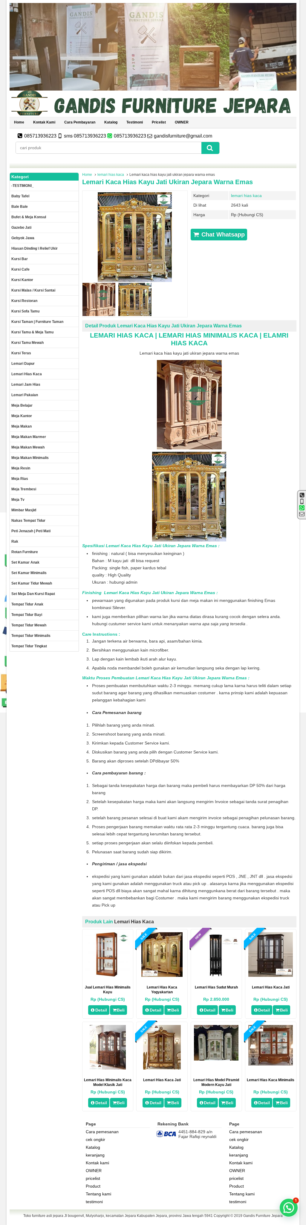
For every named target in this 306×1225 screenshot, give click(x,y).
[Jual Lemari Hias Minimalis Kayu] (107, 975)
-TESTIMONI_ (22, 186)
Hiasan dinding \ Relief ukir (34, 248)
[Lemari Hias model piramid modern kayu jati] (216, 1059)
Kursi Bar (19, 259)
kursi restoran (24, 301)
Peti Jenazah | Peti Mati (31, 531)
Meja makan (21, 426)
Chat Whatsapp (222, 234)
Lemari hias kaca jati (162, 1080)
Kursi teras (21, 353)
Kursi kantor (22, 280)
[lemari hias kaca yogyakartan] (162, 975)
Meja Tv (18, 500)
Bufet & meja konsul (28, 217)
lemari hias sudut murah (216, 987)
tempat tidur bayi (26, 615)
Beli (121, 1010)
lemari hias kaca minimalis (270, 1080)
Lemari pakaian (24, 395)
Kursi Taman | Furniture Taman (37, 322)
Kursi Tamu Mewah (27, 343)
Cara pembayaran (79, 122)
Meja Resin (20, 468)
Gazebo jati (21, 227)
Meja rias (19, 479)
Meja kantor (21, 416)
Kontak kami (44, 122)
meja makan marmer (28, 437)
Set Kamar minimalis (29, 573)
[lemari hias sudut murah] (216, 975)
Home (19, 122)
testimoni (134, 122)
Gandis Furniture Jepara (263, 1216)
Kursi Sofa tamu (25, 311)
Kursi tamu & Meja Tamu (32, 332)
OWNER (182, 122)
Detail (101, 1010)
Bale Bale (19, 207)
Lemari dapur (23, 363)
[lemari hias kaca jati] (270, 975)
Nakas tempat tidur (28, 520)
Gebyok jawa (22, 238)
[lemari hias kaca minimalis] (270, 1064)
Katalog (110, 122)
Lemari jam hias (25, 384)
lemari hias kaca (110, 175)
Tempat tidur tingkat (29, 646)
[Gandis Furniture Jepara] (153, 114)
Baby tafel (20, 196)
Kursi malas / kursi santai (33, 290)
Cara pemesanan (102, 1131)
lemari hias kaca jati (271, 987)
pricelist (159, 122)
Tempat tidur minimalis (31, 636)
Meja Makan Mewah (28, 447)
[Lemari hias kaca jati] (162, 1068)
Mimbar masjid (23, 510)
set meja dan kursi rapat (33, 594)
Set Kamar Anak (25, 562)
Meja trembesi (23, 489)
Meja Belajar (22, 405)
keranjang (95, 1155)
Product (93, 1186)
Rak (14, 541)
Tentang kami (98, 1194)
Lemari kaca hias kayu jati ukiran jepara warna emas (167, 182)
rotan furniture (24, 552)
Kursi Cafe (20, 269)
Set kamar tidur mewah (31, 583)
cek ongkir (95, 1139)
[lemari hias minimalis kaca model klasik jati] (108, 1068)
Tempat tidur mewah (28, 625)
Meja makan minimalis (30, 458)
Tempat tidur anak (27, 604)
